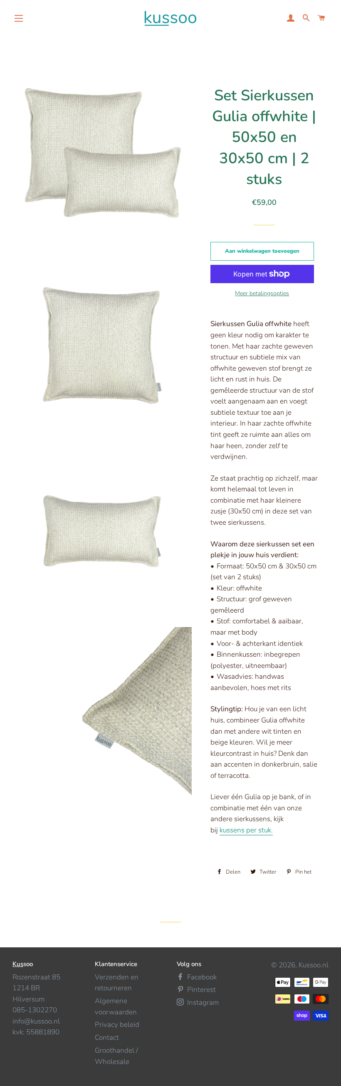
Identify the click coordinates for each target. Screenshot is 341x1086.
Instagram (202, 1002)
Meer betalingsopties (262, 293)
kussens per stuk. (246, 830)
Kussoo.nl (314, 965)
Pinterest (200, 989)
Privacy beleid (117, 1024)
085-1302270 (34, 1010)
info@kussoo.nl (36, 1021)
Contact (107, 1037)
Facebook (201, 977)
